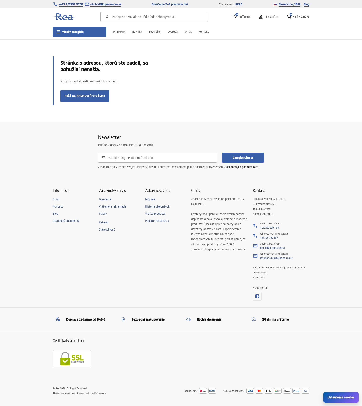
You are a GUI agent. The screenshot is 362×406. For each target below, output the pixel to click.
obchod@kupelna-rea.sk (105, 4)
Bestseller (155, 32)
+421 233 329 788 (269, 227)
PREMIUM (119, 32)
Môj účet (150, 199)
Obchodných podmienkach (242, 167)
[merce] (101, 393)
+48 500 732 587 (269, 237)
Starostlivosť (107, 229)
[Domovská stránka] (64, 16)
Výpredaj (173, 32)
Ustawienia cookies (341, 397)
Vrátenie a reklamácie (112, 206)
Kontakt (204, 32)
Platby (103, 213)
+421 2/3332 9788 (71, 4)
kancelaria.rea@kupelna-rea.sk (276, 257)
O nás (188, 32)
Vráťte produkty (155, 213)
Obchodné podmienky (66, 221)
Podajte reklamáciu (157, 221)
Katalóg (103, 222)
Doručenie (105, 199)
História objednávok (157, 206)
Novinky (137, 32)
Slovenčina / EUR (289, 4)
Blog (306, 4)
